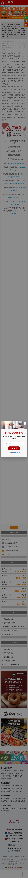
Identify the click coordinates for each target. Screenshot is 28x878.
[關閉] (25, 423)
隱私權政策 (17, 453)
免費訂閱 (14, 448)
